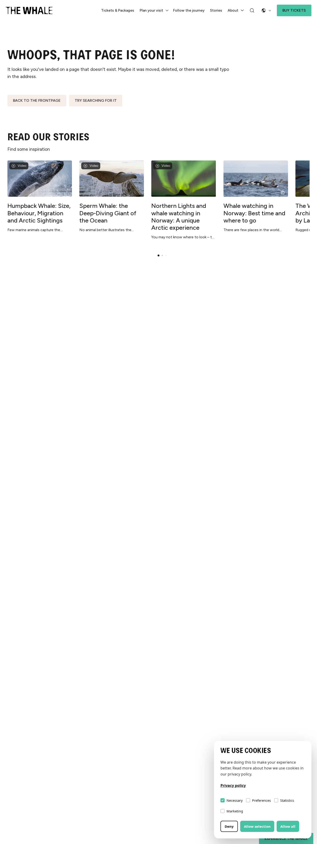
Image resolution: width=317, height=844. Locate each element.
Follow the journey (188, 10)
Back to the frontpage (37, 100)
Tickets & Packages (117, 10)
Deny (229, 826)
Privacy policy (233, 785)
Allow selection (257, 826)
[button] (158, 255)
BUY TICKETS (294, 10)
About (233, 10)
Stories (216, 10)
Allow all (287, 826)
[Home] (29, 10)
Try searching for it (96, 100)
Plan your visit (151, 10)
